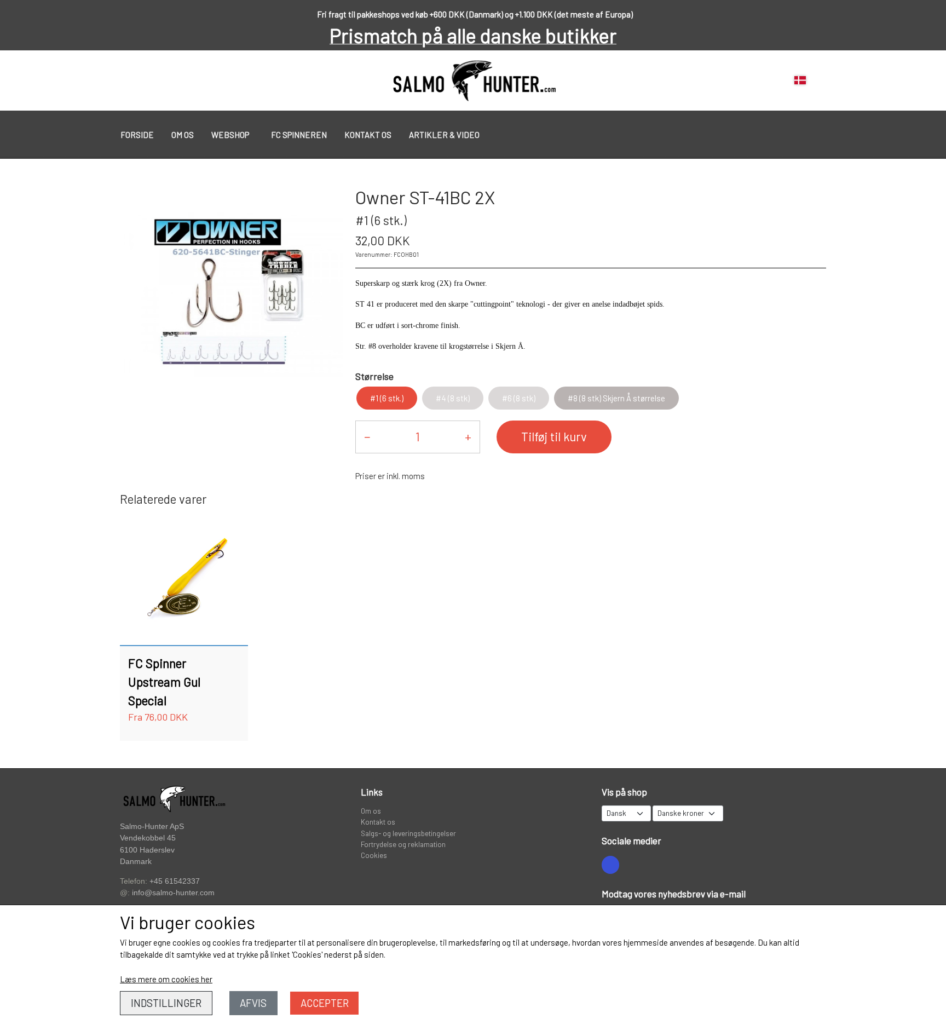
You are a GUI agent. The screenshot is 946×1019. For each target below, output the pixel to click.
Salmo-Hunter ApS (152, 826)
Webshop (230, 135)
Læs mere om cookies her (166, 979)
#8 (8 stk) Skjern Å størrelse (616, 398)
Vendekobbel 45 (148, 838)
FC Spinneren (299, 135)
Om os (182, 135)
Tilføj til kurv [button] (554, 436)
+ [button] (468, 436)
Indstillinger (166, 1003)
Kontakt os (367, 135)
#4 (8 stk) (453, 398)
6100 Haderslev (147, 850)
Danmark (136, 861)
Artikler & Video (444, 135)
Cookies (374, 855)
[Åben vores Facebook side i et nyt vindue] (610, 864)
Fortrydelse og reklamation (403, 844)
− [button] (367, 436)
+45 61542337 (174, 881)
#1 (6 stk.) (386, 398)
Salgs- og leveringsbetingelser (408, 833)
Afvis (253, 1003)
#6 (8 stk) (518, 398)
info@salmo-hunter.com (173, 893)
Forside (137, 135)
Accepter (325, 1003)
